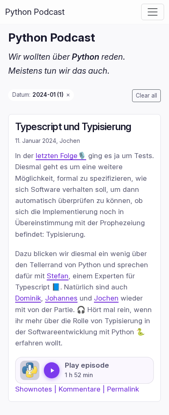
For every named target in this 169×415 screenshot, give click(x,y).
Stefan (58, 276)
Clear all (146, 95)
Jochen (106, 298)
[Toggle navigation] (152, 12)
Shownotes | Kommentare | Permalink (77, 389)
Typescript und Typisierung (73, 127)
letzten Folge (57, 156)
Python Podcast (35, 12)
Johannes (61, 298)
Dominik (28, 298)
